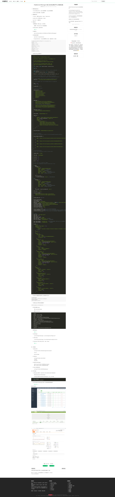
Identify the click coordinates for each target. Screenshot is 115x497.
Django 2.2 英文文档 (54, 483)
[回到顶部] (114, 496)
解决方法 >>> (36, 384)
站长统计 (70, 495)
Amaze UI (36, 482)
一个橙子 (70, 488)
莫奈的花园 (70, 486)
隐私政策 (47, 495)
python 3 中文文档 (53, 482)
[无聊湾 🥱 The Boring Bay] (50, 494)
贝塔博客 (70, 491)
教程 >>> (35, 29)
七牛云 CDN (52, 484)
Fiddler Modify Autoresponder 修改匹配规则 (76, 8)
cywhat (70, 483)
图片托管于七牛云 (60, 495)
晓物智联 (70, 489)
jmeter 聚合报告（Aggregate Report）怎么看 (75, 22)
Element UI (52, 485)
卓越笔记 (5, 1)
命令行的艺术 (36, 473)
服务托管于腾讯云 (54, 495)
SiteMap (39, 495)
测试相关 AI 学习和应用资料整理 (74, 19)
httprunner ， (47, 463)
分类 (15, 1)
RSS (36, 495)
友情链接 (68, 480)
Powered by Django (43, 495)
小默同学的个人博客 (71, 485)
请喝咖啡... (52, 465)
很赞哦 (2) (45, 465)
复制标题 (33, 468)
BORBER (70, 482)
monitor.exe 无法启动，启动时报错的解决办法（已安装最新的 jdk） (75, 16)
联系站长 (73, 495)
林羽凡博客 (70, 487)
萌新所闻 (70, 490)
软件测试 (42, 6)
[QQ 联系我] (77, 56)
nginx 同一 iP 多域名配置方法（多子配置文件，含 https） (43, 472)
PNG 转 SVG (52, 488)
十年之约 (52, 486)
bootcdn (52, 487)
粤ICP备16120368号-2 (65, 495)
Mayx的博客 (70, 484)
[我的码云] (76, 56)
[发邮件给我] (74, 56)
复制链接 (64, 468)
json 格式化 (52, 489)
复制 (64, 55)
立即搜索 (103, 1)
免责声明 (50, 495)
